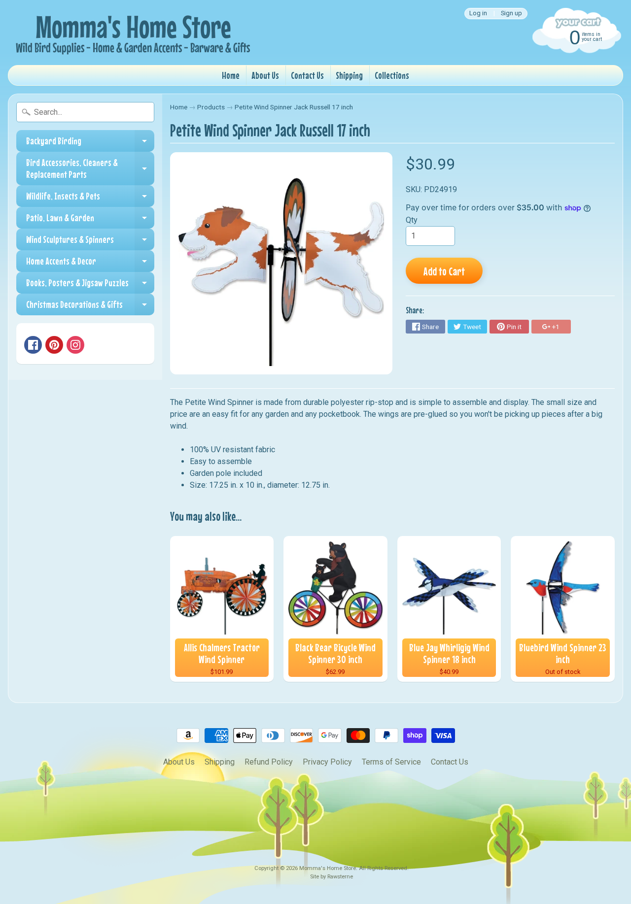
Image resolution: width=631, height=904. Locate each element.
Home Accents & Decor (90, 263)
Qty (412, 220)
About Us (265, 75)
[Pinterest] (54, 345)
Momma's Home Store (327, 868)
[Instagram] (75, 345)
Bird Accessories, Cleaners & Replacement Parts (90, 169)
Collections (392, 75)
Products (211, 107)
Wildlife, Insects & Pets (90, 198)
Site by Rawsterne (331, 876)
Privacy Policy (327, 762)
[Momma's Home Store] (131, 32)
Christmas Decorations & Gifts (90, 307)
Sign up (511, 13)
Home (231, 75)
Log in (478, 13)
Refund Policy (269, 762)
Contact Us (307, 75)
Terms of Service (391, 762)
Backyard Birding (90, 143)
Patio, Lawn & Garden (90, 220)
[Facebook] (33, 345)
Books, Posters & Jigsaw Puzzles (90, 285)
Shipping (349, 75)
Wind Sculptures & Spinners (90, 242)
